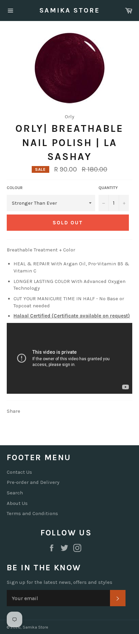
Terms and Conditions (32, 513)
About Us (17, 503)
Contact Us (19, 472)
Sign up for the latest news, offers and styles (59, 582)
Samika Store (69, 10)
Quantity (108, 187)
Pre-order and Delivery (33, 482)
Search (15, 493)
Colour (15, 187)
